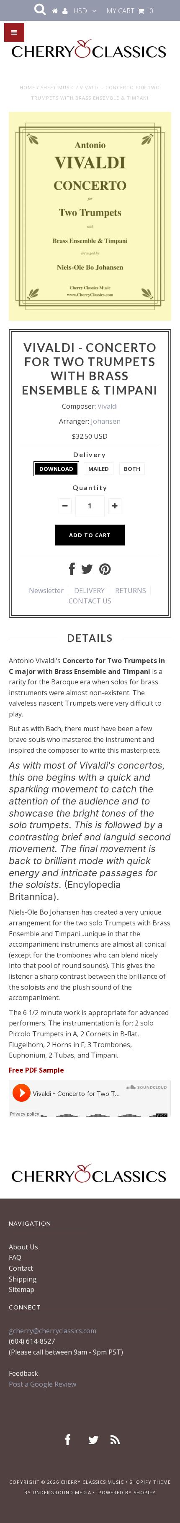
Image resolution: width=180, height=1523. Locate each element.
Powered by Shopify (127, 1492)
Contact (21, 1268)
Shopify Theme (150, 1482)
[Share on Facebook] (72, 571)
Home (27, 87)
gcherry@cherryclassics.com (52, 1330)
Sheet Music (58, 87)
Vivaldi (108, 406)
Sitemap (21, 1289)
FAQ (15, 1257)
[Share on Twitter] (87, 571)
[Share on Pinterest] (105, 571)
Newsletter (46, 590)
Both (132, 468)
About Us (23, 1247)
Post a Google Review (42, 1384)
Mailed (98, 468)
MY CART (129, 10)
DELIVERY (89, 590)
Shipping (23, 1279)
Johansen (106, 421)
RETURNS (130, 590)
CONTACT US (90, 601)
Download (56, 468)
